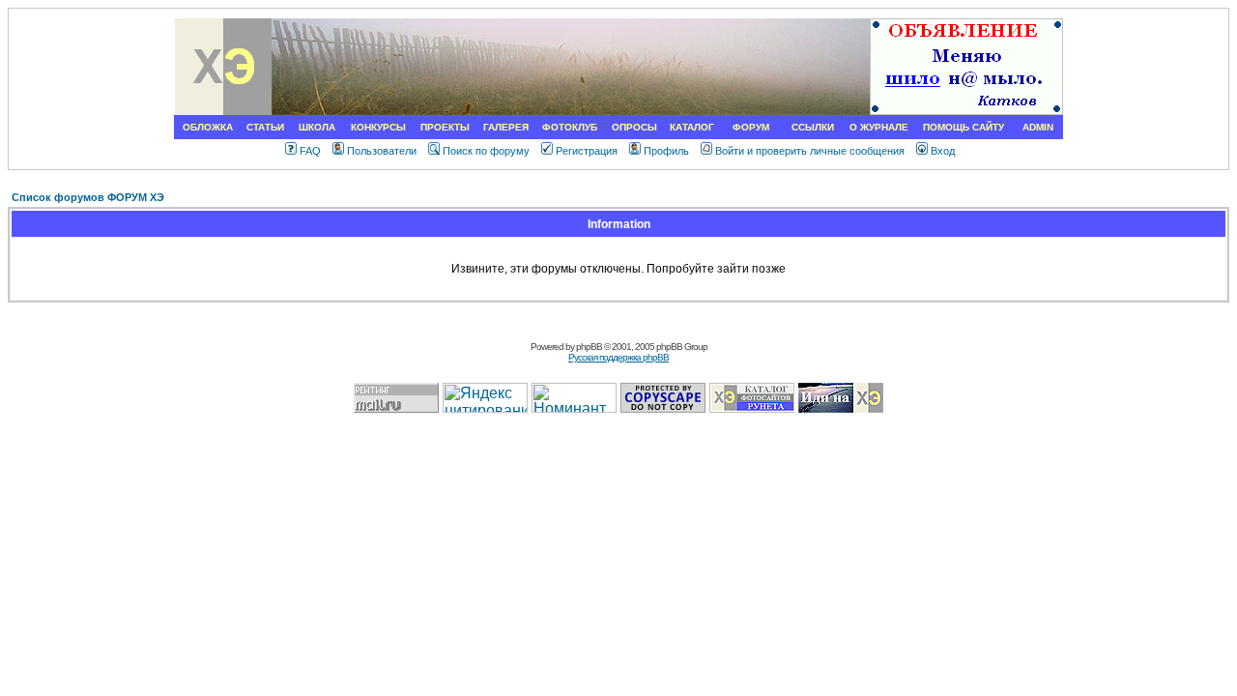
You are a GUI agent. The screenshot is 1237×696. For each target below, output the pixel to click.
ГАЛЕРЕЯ (506, 127)
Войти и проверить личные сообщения (810, 151)
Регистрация (587, 151)
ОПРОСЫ (634, 127)
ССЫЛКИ (812, 127)
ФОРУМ (751, 127)
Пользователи (382, 151)
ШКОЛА (317, 127)
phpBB (589, 346)
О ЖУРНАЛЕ (878, 127)
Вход (943, 151)
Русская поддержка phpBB (618, 357)
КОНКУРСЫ (378, 127)
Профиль (666, 151)
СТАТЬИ (265, 127)
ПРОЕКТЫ (445, 127)
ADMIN (1037, 127)
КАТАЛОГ (692, 127)
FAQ (310, 151)
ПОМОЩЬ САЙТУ (963, 127)
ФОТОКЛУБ (569, 127)
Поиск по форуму (486, 151)
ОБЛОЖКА (208, 127)
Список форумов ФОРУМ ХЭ (88, 197)
